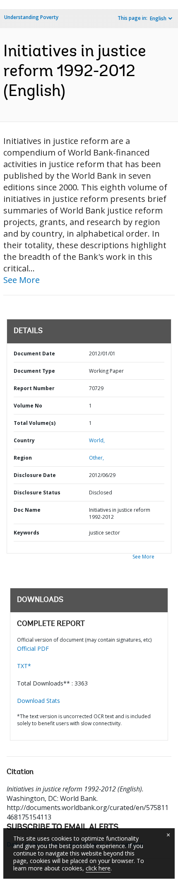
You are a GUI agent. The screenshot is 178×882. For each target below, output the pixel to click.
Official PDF (33, 648)
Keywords (26, 532)
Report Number (34, 388)
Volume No (28, 405)
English (158, 18)
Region (23, 457)
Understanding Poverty (31, 17)
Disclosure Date (35, 475)
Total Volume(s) (34, 423)
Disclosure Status (37, 492)
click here (98, 868)
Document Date (34, 353)
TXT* (24, 666)
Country (24, 440)
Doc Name (27, 509)
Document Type (34, 370)
